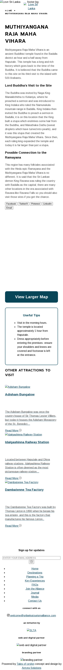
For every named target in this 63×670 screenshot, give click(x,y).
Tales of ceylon (25, 663)
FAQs (35, 584)
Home (34, 568)
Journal (35, 592)
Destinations (34, 572)
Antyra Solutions (31, 667)
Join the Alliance (35, 588)
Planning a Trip (35, 576)
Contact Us (35, 600)
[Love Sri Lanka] (31, 6)
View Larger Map (31, 297)
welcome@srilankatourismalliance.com (33, 615)
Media (34, 596)
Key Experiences (35, 580)
